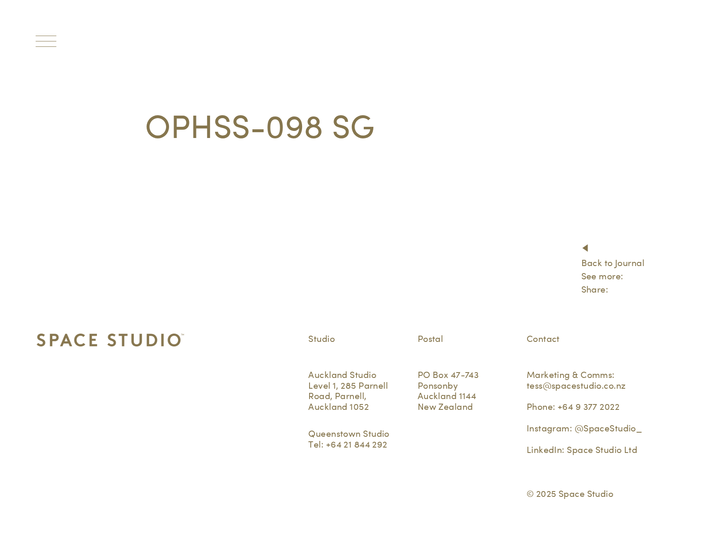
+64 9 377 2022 (588, 406)
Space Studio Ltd (602, 449)
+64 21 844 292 (356, 444)
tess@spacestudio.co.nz (576, 385)
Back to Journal (612, 262)
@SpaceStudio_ (609, 428)
